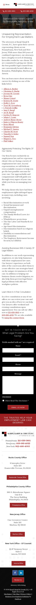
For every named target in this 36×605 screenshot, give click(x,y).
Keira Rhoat (9, 125)
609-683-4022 (28, 11)
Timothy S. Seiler (11, 134)
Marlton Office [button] (18, 534)
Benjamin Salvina (11, 127)
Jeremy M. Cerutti (11, 94)
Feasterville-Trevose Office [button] (17, 477)
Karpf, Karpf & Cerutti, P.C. (19, 589)
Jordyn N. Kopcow (11, 115)
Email (18, 355)
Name (18, 346)
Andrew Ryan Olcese (13, 120)
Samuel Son (9, 136)
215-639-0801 (10, 11)
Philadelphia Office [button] (18, 505)
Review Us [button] (18, 580)
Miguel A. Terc (10, 139)
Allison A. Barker (11, 89)
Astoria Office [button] (18, 563)
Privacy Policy (26, 594)
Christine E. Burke (11, 91)
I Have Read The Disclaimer (17, 401)
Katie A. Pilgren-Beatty (13, 122)
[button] (6, 4)
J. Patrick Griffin (10, 108)
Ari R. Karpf (9, 113)
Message (18, 374)
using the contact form (14, 318)
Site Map (16, 594)
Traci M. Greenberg (12, 106)
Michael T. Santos (11, 129)
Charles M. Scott (11, 132)
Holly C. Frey (9, 103)
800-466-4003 (22, 446)
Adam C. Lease (10, 117)
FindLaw (18, 599)
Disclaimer (6, 397)
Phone (18, 365)
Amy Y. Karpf (9, 110)
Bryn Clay (8, 96)
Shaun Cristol (9, 98)
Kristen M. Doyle (11, 101)
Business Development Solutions (17, 596)
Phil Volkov (8, 141)
